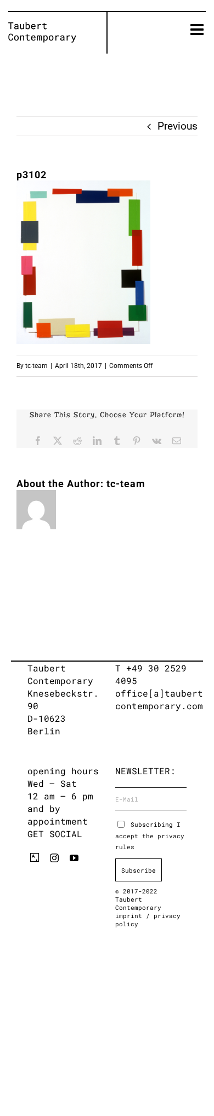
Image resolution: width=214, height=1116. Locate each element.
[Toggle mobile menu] (198, 29)
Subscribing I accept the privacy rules (149, 835)
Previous (177, 126)
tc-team (36, 366)
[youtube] (74, 858)
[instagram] (54, 858)
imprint (130, 916)
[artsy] (34, 857)
